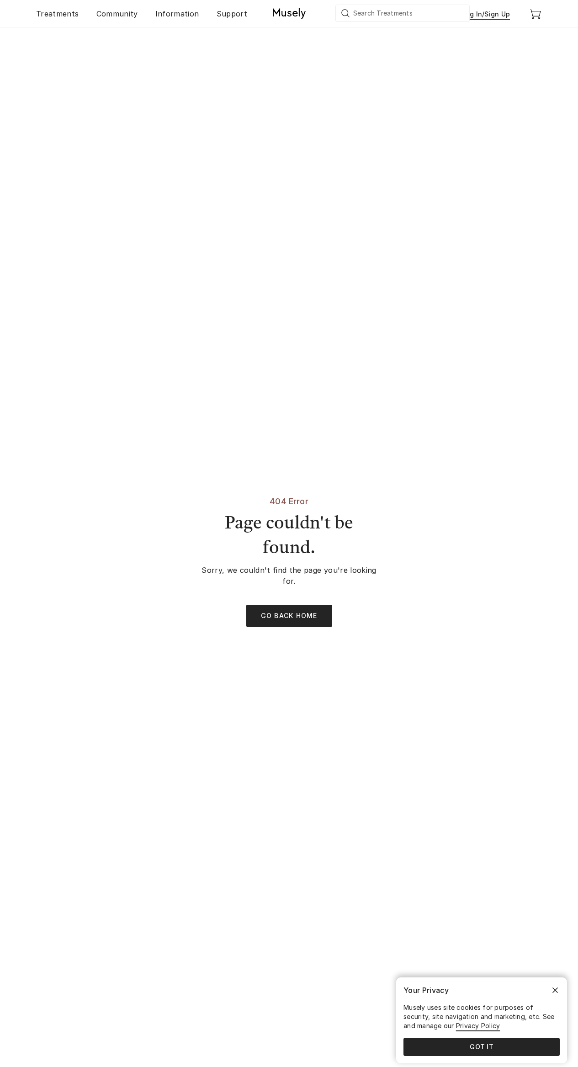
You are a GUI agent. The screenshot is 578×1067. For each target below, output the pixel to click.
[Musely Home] (289, 13)
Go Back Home (289, 615)
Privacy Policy (478, 1026)
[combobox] (403, 13)
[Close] (555, 990)
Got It (481, 1047)
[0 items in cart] (535, 14)
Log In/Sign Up (486, 14)
